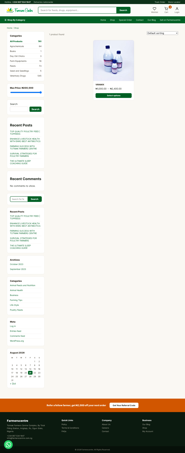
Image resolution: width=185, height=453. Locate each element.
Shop (112, 20)
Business (14, 295)
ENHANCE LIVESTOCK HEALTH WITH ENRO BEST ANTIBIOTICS (25, 140)
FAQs (64, 431)
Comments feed (17, 336)
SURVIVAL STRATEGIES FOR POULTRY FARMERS (23, 154)
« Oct (13, 383)
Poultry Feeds (16, 310)
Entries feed (15, 331)
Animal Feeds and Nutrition (22, 285)
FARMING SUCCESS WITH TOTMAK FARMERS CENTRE (23, 147)
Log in (13, 326)
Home (103, 20)
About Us (106, 424)
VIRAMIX (100, 84)
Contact (140, 20)
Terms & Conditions (70, 428)
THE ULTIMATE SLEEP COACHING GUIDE (20, 162)
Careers (105, 428)
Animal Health (16, 290)
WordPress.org (17, 341)
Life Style (14, 305)
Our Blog (152, 20)
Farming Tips (16, 300)
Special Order (125, 20)
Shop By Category (15, 20)
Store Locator (174, 2)
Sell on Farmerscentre (170, 20)
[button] (8, 444)
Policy (64, 424)
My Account (147, 431)
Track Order (160, 2)
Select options (113, 95)
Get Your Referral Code (124, 405)
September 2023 (18, 269)
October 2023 (16, 264)
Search (123, 10)
